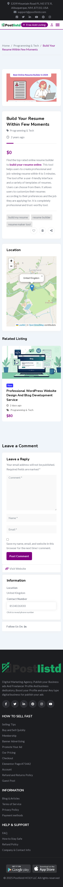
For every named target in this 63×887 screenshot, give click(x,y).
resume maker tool (19, 224)
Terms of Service (11, 804)
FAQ (4, 833)
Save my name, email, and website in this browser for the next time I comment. (30, 546)
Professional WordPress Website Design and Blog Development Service (31, 395)
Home (6, 45)
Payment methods (12, 815)
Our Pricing (9, 752)
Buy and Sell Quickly (13, 730)
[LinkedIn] (25, 626)
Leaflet (21, 324)
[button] (32, 287)
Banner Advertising (13, 741)
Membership (9, 735)
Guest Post (8, 780)
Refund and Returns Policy (17, 775)
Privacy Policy (10, 809)
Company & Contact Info (16, 849)
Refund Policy (10, 844)
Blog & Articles (11, 798)
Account (7, 769)
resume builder (42, 217)
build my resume (18, 217)
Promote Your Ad (12, 746)
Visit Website (17, 568)
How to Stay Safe (12, 838)
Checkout (7, 758)
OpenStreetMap (36, 324)
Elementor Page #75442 (16, 763)
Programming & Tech (26, 45)
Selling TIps (9, 724)
